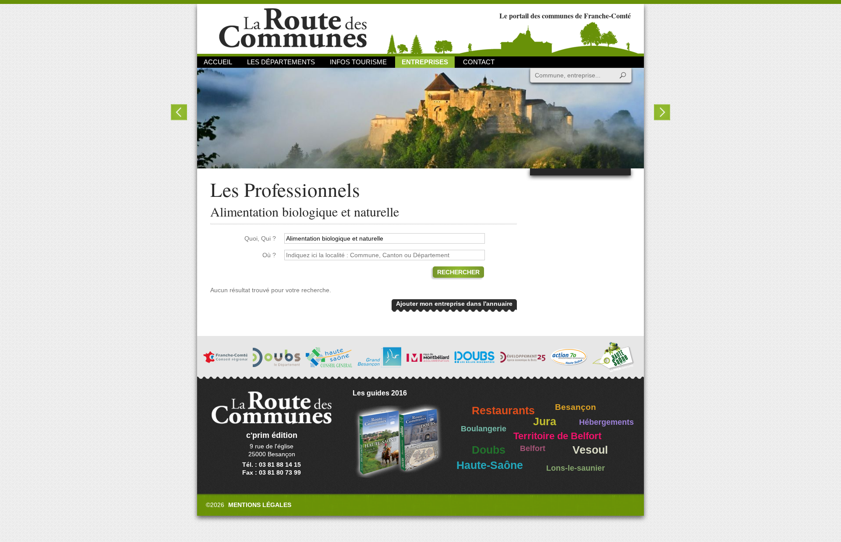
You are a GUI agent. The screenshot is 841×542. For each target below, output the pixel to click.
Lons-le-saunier (575, 468)
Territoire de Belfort (557, 436)
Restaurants (503, 410)
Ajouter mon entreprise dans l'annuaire (454, 303)
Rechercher (458, 272)
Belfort (532, 448)
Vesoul (590, 450)
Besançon (575, 407)
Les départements (281, 62)
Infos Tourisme (358, 62)
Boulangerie (483, 428)
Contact (479, 62)
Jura (544, 421)
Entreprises (425, 62)
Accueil (218, 62)
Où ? (269, 255)
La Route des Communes (293, 28)
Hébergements (606, 422)
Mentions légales (259, 504)
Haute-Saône (489, 465)
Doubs (488, 450)
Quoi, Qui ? (260, 238)
